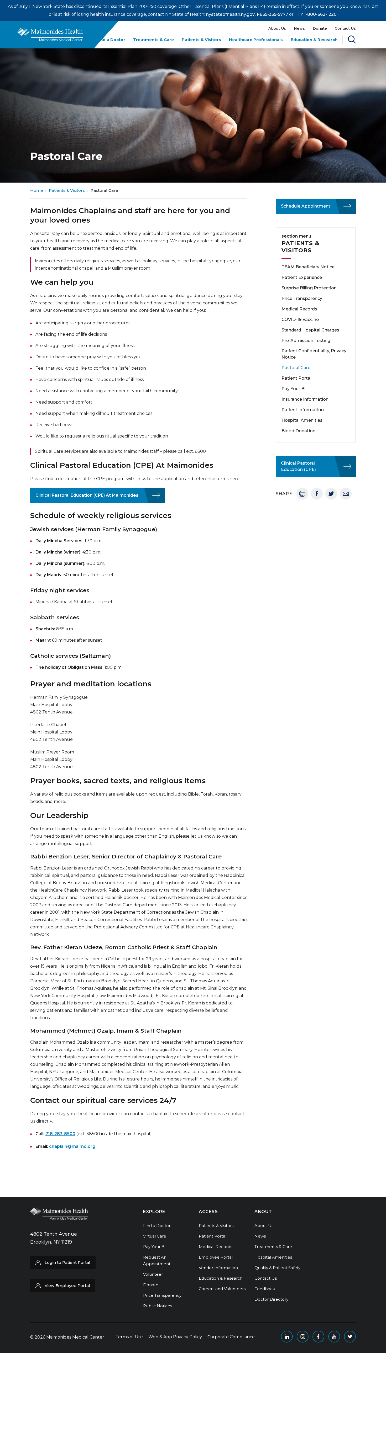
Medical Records (299, 308)
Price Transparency (301, 298)
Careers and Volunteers (222, 1288)
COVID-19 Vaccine (300, 319)
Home (36, 190)
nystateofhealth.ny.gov (230, 14)
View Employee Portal (67, 1285)
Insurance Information (304, 399)
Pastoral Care (295, 367)
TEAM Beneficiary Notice (308, 266)
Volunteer (153, 1274)
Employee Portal (216, 1257)
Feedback (264, 1288)
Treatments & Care (153, 39)
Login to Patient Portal (67, 1262)
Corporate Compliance (231, 1336)
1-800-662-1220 (320, 14)
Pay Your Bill (294, 388)
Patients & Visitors (201, 39)
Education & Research (314, 39)
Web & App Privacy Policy (175, 1336)
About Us (277, 28)
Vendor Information (218, 1267)
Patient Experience (301, 277)
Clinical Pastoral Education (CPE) (298, 466)
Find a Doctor (110, 39)
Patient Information (302, 409)
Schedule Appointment (305, 206)
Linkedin (287, 1337)
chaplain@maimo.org (72, 1146)
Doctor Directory (271, 1299)
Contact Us (345, 28)
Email (346, 494)
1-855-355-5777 (272, 14)
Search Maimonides (352, 39)
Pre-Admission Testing (305, 340)
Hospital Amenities (301, 420)
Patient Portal (296, 378)
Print (302, 494)
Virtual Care (154, 1236)
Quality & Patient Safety (277, 1267)
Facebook (317, 494)
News (299, 28)
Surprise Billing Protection (309, 287)
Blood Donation (298, 430)
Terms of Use (129, 1336)
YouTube (334, 1337)
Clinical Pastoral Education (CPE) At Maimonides (86, 495)
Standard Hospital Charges (310, 330)
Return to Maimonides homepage (50, 34)
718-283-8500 (60, 1133)
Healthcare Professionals (256, 39)
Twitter (331, 494)
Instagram (303, 1337)
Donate (320, 28)
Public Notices (157, 1305)
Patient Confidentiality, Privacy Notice (313, 354)
